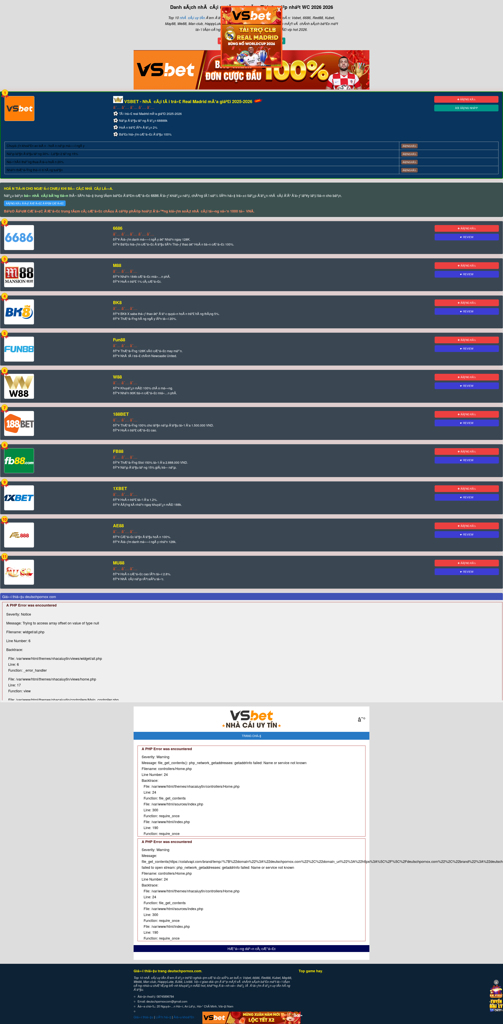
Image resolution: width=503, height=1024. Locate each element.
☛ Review (466, 237)
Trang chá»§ (251, 736)
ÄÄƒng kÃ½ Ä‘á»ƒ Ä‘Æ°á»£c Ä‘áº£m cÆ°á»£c (35, 203)
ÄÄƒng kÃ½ (409, 146)
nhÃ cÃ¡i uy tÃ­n (192, 17)
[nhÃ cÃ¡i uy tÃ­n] (251, 719)
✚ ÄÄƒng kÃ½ (466, 99)
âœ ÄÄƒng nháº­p (466, 108)
